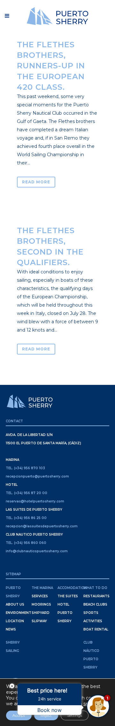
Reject (46, 715)
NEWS (11, 629)
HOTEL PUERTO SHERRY (65, 612)
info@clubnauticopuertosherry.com (37, 551)
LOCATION (15, 621)
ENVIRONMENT (18, 613)
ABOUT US (15, 604)
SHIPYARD (41, 613)
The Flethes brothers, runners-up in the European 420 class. (51, 66)
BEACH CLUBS (95, 604)
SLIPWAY (39, 621)
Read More (36, 182)
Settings (74, 715)
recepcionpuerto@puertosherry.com (37, 476)
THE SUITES (67, 596)
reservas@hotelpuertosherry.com (35, 501)
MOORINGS (41, 604)
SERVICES (40, 596)
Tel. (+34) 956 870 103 (25, 468)
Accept (18, 715)
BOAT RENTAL (95, 629)
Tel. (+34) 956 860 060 (26, 543)
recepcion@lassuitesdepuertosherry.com (42, 526)
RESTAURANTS (96, 596)
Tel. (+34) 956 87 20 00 (26, 493)
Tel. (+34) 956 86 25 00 (26, 518)
